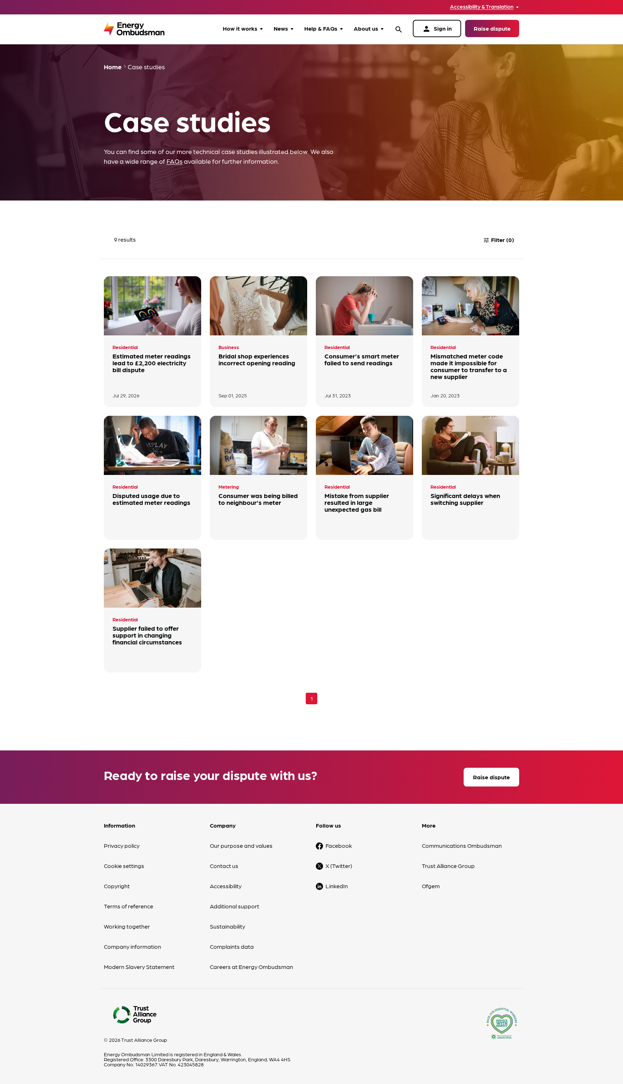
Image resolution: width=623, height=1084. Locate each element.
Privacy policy (122, 845)
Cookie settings (124, 865)
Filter (498, 239)
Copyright (117, 886)
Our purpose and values (241, 845)
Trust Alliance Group (448, 865)
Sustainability (227, 926)
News (281, 28)
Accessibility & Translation (481, 7)
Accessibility (226, 886)
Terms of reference (128, 906)
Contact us (224, 865)
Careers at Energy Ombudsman (251, 966)
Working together (127, 926)
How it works (240, 28)
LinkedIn (337, 886)
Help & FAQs (320, 28)
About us (366, 28)
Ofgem (431, 886)
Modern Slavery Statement (139, 966)
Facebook (339, 845)
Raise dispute (492, 28)
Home (112, 66)
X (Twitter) (339, 865)
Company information (132, 946)
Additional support (234, 906)
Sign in (437, 29)
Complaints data (232, 946)
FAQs (174, 161)
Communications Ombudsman (462, 845)
